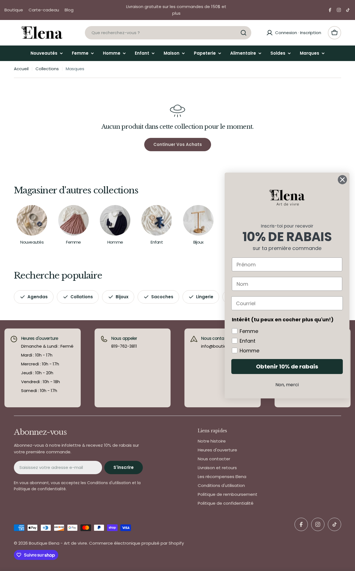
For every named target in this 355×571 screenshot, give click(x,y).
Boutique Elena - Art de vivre (58, 543)
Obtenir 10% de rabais (287, 366)
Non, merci (287, 384)
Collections (47, 69)
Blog (69, 10)
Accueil (21, 69)
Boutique (13, 10)
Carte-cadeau (44, 10)
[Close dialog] (342, 180)
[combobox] (168, 32)
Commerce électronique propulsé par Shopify (136, 543)
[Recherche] (243, 32)
